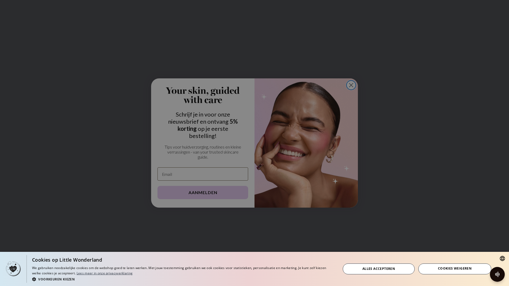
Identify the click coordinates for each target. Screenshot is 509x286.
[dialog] (254, 269)
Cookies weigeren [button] (455, 268)
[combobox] (502, 258)
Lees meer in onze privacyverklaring (105, 273)
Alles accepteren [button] (378, 268)
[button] (182, 279)
